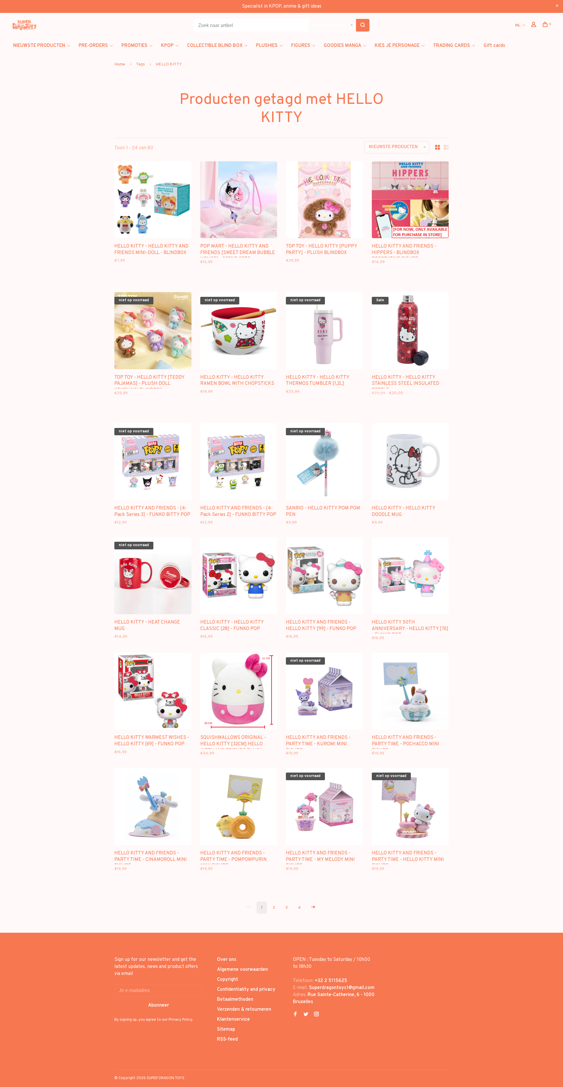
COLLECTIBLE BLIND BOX (215, 46)
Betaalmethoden (235, 1000)
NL (517, 25)
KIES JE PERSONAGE (397, 46)
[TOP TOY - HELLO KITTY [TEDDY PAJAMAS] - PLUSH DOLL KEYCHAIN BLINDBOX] (152, 332)
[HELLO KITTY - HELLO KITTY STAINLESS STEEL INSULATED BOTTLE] (410, 332)
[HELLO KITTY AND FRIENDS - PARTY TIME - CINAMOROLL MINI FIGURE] (152, 807)
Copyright (227, 980)
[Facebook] (295, 1015)
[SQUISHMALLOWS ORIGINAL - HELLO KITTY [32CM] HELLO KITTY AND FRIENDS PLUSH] (238, 692)
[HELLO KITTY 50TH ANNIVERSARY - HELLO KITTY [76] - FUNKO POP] (410, 577)
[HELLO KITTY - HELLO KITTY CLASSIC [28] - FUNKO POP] (238, 577)
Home (119, 64)
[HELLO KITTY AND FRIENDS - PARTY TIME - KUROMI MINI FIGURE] (324, 692)
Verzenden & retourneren (244, 1009)
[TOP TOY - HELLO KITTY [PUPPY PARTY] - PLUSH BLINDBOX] (324, 201)
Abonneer (158, 1005)
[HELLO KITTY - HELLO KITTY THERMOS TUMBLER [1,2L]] (324, 332)
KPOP (167, 46)
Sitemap (226, 1029)
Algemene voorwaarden (242, 970)
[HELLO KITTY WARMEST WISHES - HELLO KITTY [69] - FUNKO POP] (152, 692)
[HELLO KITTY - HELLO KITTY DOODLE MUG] (410, 463)
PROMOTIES (134, 46)
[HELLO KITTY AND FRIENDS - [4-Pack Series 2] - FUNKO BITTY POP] (238, 463)
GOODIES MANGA (342, 46)
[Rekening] (534, 25)
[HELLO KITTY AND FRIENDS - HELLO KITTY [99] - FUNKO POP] (324, 577)
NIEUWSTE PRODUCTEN (39, 46)
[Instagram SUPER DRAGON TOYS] (316, 1015)
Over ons (226, 960)
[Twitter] (305, 1015)
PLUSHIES (267, 46)
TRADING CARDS (451, 46)
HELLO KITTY (169, 64)
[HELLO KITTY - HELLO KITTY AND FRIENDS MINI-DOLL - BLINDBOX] (152, 201)
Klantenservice (233, 1019)
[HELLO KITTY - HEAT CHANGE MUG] (152, 577)
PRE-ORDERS (93, 46)
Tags (140, 64)
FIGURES (300, 46)
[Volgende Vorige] (313, 908)
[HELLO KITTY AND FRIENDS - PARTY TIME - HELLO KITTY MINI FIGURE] (410, 807)
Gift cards (494, 46)
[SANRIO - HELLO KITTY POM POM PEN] (324, 463)
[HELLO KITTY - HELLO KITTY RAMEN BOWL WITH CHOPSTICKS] (238, 332)
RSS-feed (227, 1039)
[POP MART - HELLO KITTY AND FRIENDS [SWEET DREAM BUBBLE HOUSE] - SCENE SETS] (238, 201)
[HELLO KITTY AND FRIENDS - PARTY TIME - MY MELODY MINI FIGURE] (324, 807)
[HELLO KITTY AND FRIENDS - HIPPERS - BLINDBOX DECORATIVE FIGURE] (410, 201)
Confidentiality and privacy (246, 990)
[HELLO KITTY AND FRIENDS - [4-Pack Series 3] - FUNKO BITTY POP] (152, 463)
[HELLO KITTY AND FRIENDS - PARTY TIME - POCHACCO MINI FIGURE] (410, 692)
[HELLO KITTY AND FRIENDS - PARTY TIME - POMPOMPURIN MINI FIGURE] (238, 807)
